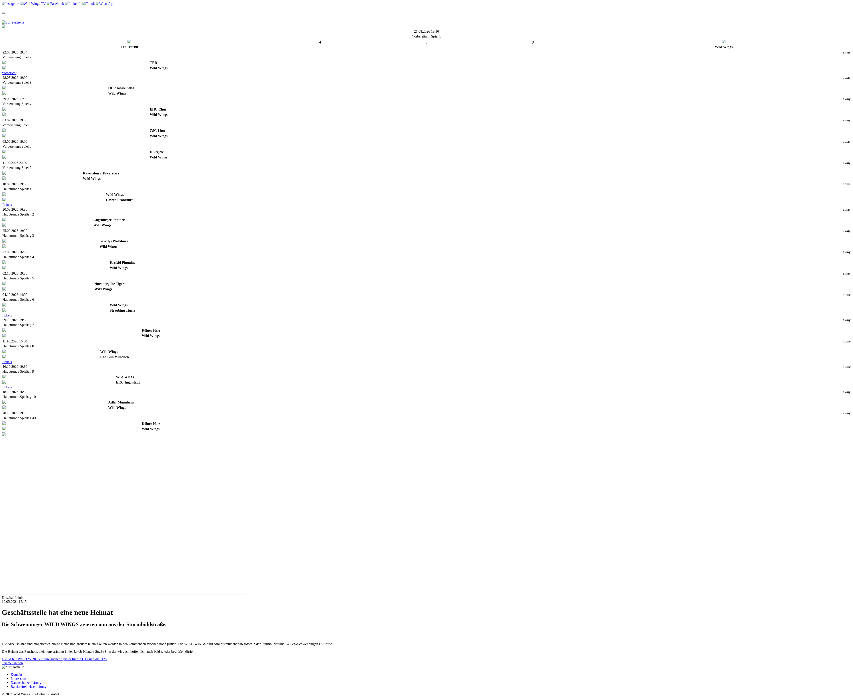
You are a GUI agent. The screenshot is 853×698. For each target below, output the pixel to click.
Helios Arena (155, 17)
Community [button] (118, 17)
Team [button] (6, 17)
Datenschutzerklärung (26, 682)
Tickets (7, 205)
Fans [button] (174, 17)
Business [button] (192, 17)
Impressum (18, 678)
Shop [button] (96, 17)
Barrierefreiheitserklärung (28, 686)
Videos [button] (79, 17)
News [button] (61, 17)
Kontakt (16, 674)
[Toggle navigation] (3, 13)
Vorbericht (9, 73)
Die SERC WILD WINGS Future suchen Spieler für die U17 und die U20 (54, 659)
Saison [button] (24, 17)
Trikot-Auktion (12, 663)
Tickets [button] (43, 17)
